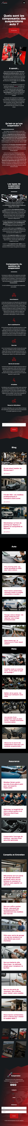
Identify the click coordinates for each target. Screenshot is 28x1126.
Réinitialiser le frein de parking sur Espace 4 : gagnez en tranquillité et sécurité (13, 525)
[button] (24, 2)
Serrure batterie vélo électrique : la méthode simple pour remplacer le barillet (13, 965)
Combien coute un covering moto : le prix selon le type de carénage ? (13, 670)
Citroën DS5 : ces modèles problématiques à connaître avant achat (13, 496)
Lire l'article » (7, 473)
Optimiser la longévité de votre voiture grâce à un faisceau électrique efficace (13, 812)
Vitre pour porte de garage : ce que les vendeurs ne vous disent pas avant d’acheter (14, 938)
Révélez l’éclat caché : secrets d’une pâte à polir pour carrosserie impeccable (13, 785)
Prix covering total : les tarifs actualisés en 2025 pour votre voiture (12, 568)
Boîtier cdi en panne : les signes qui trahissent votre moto (13, 694)
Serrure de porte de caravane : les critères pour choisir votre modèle (13, 991)
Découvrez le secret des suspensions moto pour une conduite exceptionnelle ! (14, 744)
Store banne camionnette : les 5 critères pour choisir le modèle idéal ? (14, 1016)
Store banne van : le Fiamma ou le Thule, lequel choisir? (13, 642)
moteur (16, 86)
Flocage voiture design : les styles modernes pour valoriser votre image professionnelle (13, 617)
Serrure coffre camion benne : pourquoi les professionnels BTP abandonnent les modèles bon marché (13, 910)
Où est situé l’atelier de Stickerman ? (13, 469)
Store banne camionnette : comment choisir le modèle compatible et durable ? (13, 592)
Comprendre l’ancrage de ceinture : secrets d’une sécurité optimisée (13, 838)
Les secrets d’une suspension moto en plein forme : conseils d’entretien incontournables (13, 719)
